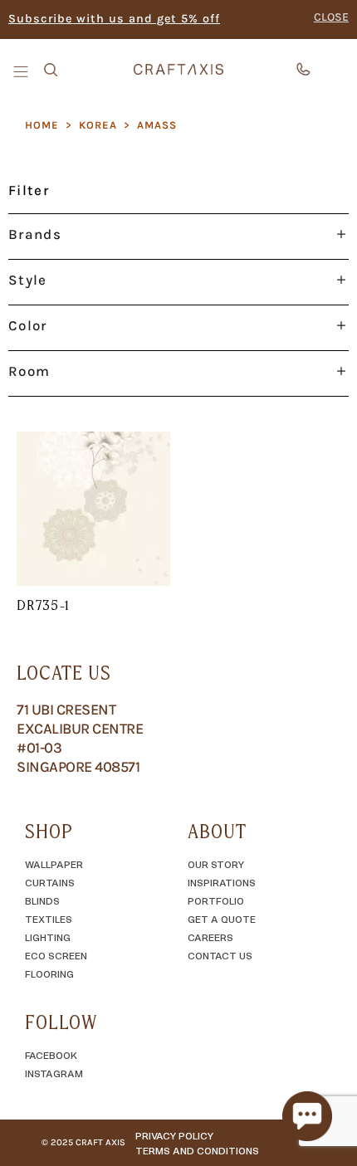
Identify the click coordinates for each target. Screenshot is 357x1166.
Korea (98, 125)
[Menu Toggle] (22, 70)
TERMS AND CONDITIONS (197, 1150)
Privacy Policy (174, 1135)
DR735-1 (44, 605)
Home (42, 125)
